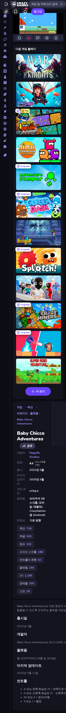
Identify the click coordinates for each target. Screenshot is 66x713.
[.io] (5, 65)
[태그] (5, 155)
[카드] (5, 135)
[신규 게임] (5, 27)
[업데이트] (5, 39)
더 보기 (40, 391)
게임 (19, 407)
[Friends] (6, 11)
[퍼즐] (5, 146)
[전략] (5, 129)
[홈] (5, 16)
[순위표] (5, 56)
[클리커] (5, 141)
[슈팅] (5, 88)
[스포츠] (5, 94)
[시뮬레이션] (5, 100)
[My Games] (15, 11)
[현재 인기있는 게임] (5, 33)
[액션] (5, 112)
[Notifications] (25, 11)
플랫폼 (34, 413)
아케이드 (22, 413)
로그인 (38, 11)
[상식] (5, 83)
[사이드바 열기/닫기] (6, 4)
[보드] (5, 77)
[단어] (5, 71)
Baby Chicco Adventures (24, 422)
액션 (30, 407)
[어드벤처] (5, 117)
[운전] (5, 123)
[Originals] (5, 45)
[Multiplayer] (5, 51)
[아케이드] (5, 106)
